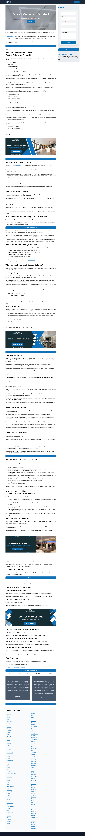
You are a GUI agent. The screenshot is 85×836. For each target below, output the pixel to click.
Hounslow (9, 728)
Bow (32, 750)
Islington (33, 713)
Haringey (33, 724)
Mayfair (8, 799)
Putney (8, 771)
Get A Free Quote (31, 703)
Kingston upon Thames (11, 773)
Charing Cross (10, 812)
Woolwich (33, 798)
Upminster (33, 828)
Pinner (8, 756)
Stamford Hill (34, 732)
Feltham (8, 739)
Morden (8, 817)
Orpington (33, 815)
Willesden (9, 762)
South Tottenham (34, 733)
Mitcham (8, 823)
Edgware (9, 788)
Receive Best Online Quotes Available (30, 158)
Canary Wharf (34, 759)
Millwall (33, 757)
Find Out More (31, 351)
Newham (33, 793)
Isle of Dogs (33, 761)
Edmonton (33, 763)
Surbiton (8, 793)
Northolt (8, 725)
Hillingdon (9, 726)
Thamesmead (34, 809)
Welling (33, 806)
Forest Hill (33, 748)
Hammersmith (10, 760)
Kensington (9, 776)
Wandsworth (9, 791)
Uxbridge (9, 749)
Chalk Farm (9, 801)
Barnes (8, 758)
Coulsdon (33, 778)
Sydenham (33, 752)
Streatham (33, 719)
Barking (33, 804)
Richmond (9, 743)
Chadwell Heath (34, 817)
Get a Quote (30, 21)
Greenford (7, 667)
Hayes (18, 667)
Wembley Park (10, 752)
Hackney (33, 741)
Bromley (33, 756)
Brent (8, 782)
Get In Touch (30, 577)
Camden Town (10, 802)
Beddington (33, 743)
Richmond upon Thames (12, 738)
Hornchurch (33, 826)
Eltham (32, 800)
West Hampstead (10, 786)
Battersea (9, 797)
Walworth (33, 722)
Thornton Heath (34, 739)
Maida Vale (9, 784)
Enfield (32, 770)
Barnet (32, 717)
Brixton (32, 715)
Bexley (32, 819)
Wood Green (34, 726)
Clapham (9, 819)
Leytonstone (33, 783)
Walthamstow (34, 782)
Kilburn (8, 775)
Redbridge (33, 796)
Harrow (8, 734)
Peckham (33, 728)
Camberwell (33, 720)
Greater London (34, 791)
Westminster (9, 814)
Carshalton (33, 735)
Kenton (8, 754)
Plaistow (33, 787)
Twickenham (9, 741)
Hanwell (11, 667)
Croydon (33, 754)
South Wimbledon (10, 806)
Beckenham (33, 780)
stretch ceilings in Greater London (17, 165)
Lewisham (33, 769)
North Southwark (10, 825)
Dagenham (33, 820)
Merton (8, 810)
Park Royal (9, 732)
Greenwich (33, 765)
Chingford (33, 795)
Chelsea (8, 795)
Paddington (9, 789)
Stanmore (9, 778)
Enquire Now (30, 456)
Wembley (9, 736)
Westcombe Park (34, 785)
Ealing (8, 723)
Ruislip (8, 747)
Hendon (8, 780)
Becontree (33, 813)
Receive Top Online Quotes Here (31, 227)
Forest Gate (33, 789)
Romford (33, 822)
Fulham (8, 767)
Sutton (32, 730)
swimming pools (31, 259)
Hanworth (9, 751)
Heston (15, 667)
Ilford (32, 802)
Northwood (9, 765)
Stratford (33, 772)
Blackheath (33, 774)
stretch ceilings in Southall (12, 36)
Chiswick (9, 745)
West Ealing (22, 667)
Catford (32, 767)
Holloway (9, 821)
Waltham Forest (34, 776)
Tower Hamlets (34, 746)
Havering (33, 824)
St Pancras (9, 815)
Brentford (9, 730)
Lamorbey (33, 811)
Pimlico (8, 808)
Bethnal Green (34, 737)
